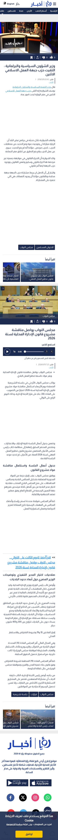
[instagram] (35, 797)
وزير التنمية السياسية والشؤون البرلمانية (32, 87)
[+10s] (52, 352)
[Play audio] (7, 352)
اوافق (29, 834)
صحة (21, 11)
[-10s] (46, 352)
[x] (23, 797)
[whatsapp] (48, 797)
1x (14, 351)
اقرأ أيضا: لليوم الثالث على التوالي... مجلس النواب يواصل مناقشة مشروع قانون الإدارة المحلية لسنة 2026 (31, 562)
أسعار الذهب (41, 11)
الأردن (29, 11)
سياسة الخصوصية (14, 824)
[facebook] (10, 797)
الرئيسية (53, 11)
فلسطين (12, 11)
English (10, 4)
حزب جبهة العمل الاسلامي (18, 90)
